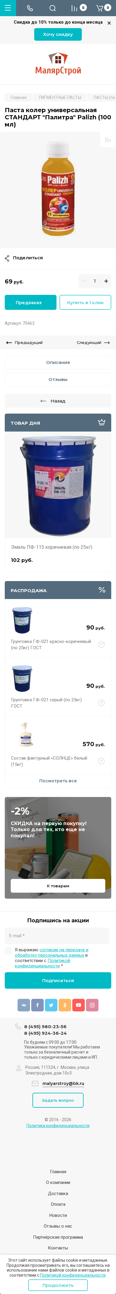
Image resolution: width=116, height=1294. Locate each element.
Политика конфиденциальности (58, 1125)
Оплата (58, 1204)
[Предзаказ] (101, 644)
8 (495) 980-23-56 (45, 1026)
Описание (58, 362)
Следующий (89, 342)
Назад (58, 401)
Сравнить (108, 139)
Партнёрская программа (58, 1237)
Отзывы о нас (58, 1226)
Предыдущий (29, 342)
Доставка (58, 1193)
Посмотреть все (58, 781)
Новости (58, 1215)
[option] (58, 190)
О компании (58, 1182)
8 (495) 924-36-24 (45, 1033)
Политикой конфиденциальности (73, 1275)
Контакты (58, 1248)
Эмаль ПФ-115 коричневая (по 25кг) (51, 547)
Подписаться (58, 980)
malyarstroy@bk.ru (63, 1083)
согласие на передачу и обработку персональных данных (51, 952)
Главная (58, 1171)
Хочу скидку (58, 34)
